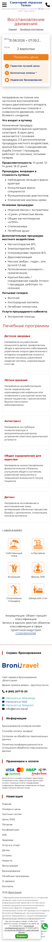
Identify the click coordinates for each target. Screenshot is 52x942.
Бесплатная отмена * (23, 73)
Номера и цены (11, 809)
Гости (7, 47)
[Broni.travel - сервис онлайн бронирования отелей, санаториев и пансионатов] (20, 665)
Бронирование (11, 871)
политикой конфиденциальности (19, 927)
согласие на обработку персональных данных (21, 931)
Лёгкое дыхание (16, 380)
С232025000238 (26, 633)
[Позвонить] (47, 5)
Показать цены (26, 57)
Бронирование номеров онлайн (21, 726)
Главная (13, 29)
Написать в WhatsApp (20, 698)
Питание (7, 824)
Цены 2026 (8, 819)
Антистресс (12, 421)
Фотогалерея (10, 866)
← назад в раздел (12, 530)
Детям (6, 850)
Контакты (7, 886)
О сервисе (8, 881)
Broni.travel (14, 892)
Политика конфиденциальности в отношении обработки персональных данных (24, 747)
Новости (7, 860)
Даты (6, 39)
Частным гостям (12, 814)
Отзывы (7, 855)
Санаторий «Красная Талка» (26, 4)
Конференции (10, 829)
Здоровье (8, 840)
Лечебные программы (32, 29)
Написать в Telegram (20, 705)
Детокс (9, 497)
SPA (4, 835)
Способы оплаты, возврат (17, 731)
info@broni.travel (17, 709)
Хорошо (21, 936)
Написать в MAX (16, 701)
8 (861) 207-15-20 (16, 691)
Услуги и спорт (11, 845)
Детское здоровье (17, 336)
